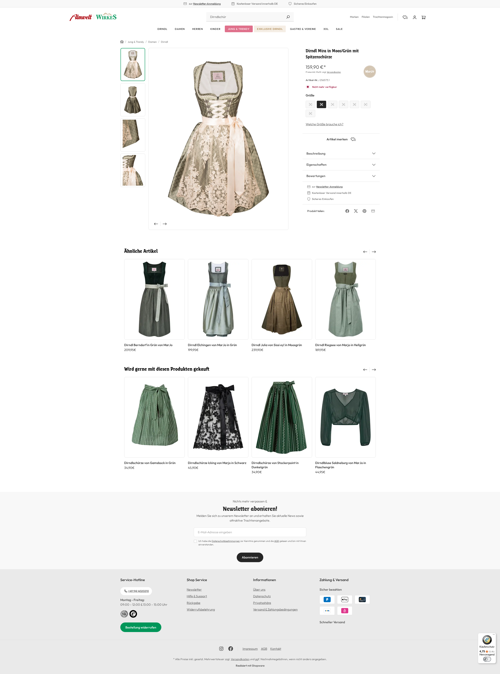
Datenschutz (262, 596)
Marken (354, 16)
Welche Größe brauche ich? (324, 124)
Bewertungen (315, 176)
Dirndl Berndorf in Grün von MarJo (148, 345)
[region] (204, 139)
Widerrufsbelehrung (201, 609)
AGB (276, 541)
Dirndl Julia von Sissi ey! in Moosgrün (277, 345)
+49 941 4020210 (138, 591)
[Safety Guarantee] (124, 613)
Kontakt (275, 649)
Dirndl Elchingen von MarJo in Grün (212, 345)
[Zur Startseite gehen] (93, 17)
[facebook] (230, 648)
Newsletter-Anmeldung (207, 3)
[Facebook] (347, 211)
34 (332, 104)
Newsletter (194, 589)
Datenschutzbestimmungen (226, 541)
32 (321, 104)
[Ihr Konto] (414, 16)
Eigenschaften (316, 164)
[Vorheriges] (155, 223)
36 (343, 104)
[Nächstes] (165, 223)
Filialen (366, 16)
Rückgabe (193, 603)
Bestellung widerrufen (140, 627)
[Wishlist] (405, 16)
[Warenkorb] (423, 16)
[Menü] (493, 635)
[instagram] (221, 648)
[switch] (487, 659)
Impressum (250, 649)
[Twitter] (356, 211)
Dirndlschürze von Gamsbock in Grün (150, 463)
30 (310, 104)
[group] (154, 305)
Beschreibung (315, 153)
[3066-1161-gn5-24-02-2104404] (218, 138)
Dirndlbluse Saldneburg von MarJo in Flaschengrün (340, 465)
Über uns (259, 589)
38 (354, 104)
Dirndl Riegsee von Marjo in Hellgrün (340, 345)
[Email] (373, 211)
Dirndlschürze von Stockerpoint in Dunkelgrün (275, 465)
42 (310, 113)
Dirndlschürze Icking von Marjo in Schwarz (217, 463)
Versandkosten (334, 72)
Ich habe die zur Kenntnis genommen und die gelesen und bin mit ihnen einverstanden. (252, 543)
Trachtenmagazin (383, 16)
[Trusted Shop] (133, 613)
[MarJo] (370, 71)
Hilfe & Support (197, 596)
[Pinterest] (364, 211)
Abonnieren (250, 557)
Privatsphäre (262, 603)
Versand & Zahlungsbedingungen (275, 609)
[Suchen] (288, 17)
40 (366, 104)
